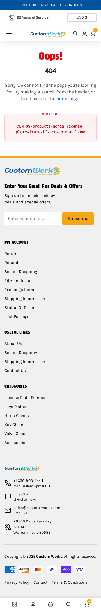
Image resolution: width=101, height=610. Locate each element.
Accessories (15, 442)
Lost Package (16, 316)
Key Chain (13, 424)
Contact (40, 582)
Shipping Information (24, 298)
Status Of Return (20, 307)
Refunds (12, 262)
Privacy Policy (16, 582)
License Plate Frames (24, 397)
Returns (12, 253)
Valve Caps (14, 433)
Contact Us (15, 370)
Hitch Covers (16, 415)
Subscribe (78, 218)
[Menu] (14, 33)
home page (67, 98)
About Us (13, 343)
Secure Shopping (20, 271)
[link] (84, 33)
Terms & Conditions (69, 582)
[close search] (75, 33)
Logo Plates (15, 406)
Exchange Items (19, 289)
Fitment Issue (17, 280)
